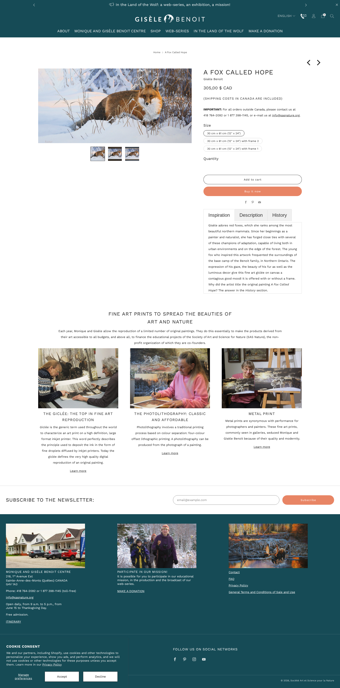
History (279, 215)
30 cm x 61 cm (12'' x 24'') (224, 133)
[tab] (219, 215)
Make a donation (266, 31)
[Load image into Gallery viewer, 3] (132, 154)
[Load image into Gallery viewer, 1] (98, 154)
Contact (234, 572)
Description (251, 215)
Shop (156, 31)
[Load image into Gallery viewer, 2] (115, 154)
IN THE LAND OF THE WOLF (219, 31)
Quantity (210, 158)
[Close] (337, 4)
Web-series (177, 31)
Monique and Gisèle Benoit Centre (110, 31)
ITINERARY (13, 621)
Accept (62, 676)
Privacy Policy (52, 664)
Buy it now (252, 191)
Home (156, 52)
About (63, 31)
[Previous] (34, 4)
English (285, 16)
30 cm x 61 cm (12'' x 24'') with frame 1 (232, 148)
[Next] (306, 4)
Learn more (78, 471)
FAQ (231, 579)
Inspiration (219, 215)
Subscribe (308, 500)
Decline (100, 676)
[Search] (332, 16)
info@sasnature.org (286, 115)
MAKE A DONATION (130, 591)
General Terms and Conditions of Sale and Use (262, 592)
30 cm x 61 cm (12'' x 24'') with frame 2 (233, 141)
